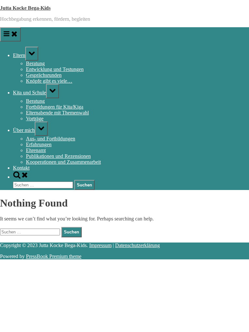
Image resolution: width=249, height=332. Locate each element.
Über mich (24, 130)
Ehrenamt (36, 150)
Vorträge (34, 118)
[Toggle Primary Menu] (10, 34)
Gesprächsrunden (44, 75)
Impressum (100, 245)
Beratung (35, 63)
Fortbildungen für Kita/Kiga (54, 107)
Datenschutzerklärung (137, 245)
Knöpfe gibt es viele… (49, 81)
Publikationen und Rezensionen (58, 156)
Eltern (19, 55)
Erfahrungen (39, 144)
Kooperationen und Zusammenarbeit (63, 162)
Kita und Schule (29, 92)
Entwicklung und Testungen (55, 69)
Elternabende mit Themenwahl (57, 112)
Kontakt (21, 168)
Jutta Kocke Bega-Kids (25, 8)
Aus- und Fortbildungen (50, 138)
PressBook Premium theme (53, 256)
